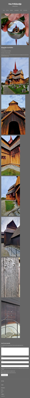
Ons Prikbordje (15, 4)
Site (1, 364)
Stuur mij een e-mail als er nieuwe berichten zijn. (9, 372)
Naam (2, 356)
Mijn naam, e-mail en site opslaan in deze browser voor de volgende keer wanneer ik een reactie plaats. (15, 369)
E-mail (2, 360)
